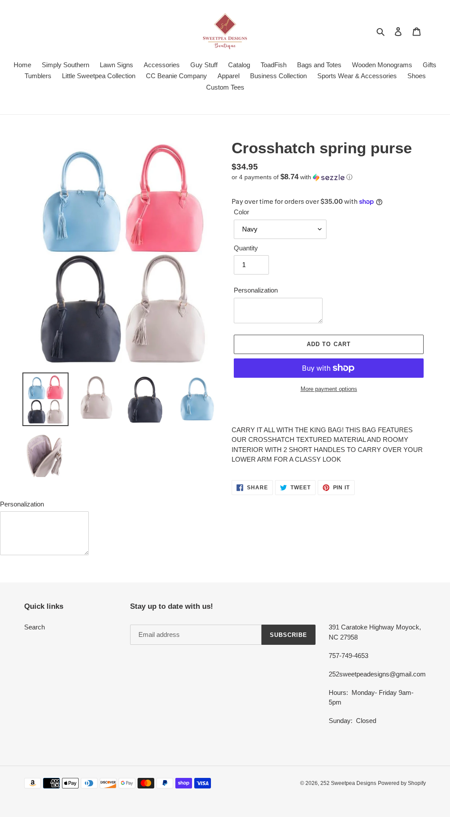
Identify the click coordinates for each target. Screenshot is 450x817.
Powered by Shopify (402, 783)
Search (34, 627)
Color (241, 212)
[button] (292, 177)
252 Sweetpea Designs (348, 783)
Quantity (246, 248)
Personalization (256, 290)
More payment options (329, 389)
